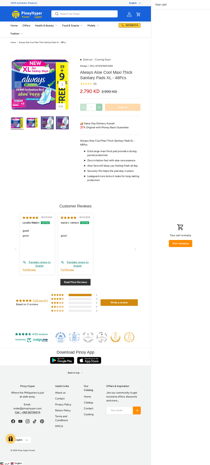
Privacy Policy (63, 404)
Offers (26, 25)
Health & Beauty (44, 25)
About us (60, 392)
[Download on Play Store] (62, 360)
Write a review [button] (119, 302)
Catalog (88, 402)
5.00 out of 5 (40, 300)
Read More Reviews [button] (75, 282)
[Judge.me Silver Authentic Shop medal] (88, 337)
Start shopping (180, 243)
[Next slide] (135, 249)
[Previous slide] (15, 249)
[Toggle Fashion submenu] (22, 33)
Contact (60, 398)
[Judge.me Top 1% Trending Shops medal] (129, 337)
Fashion (14, 33)
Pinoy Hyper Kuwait (26, 450)
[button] (138, 14)
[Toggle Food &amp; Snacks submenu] (81, 25)
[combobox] (84, 13)
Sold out (122, 107)
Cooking (89, 414)
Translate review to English (40, 264)
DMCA (59, 426)
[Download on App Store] (89, 360)
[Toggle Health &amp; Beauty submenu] (56, 25)
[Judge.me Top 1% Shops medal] (115, 337)
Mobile (91, 25)
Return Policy (63, 410)
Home (14, 25)
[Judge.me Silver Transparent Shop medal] (102, 337)
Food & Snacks (70, 25)
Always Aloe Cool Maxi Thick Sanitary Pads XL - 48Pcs (42, 42)
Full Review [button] (29, 269)
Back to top (74, 372)
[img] (30, 217)
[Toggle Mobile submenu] (98, 25)
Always (83, 66)
